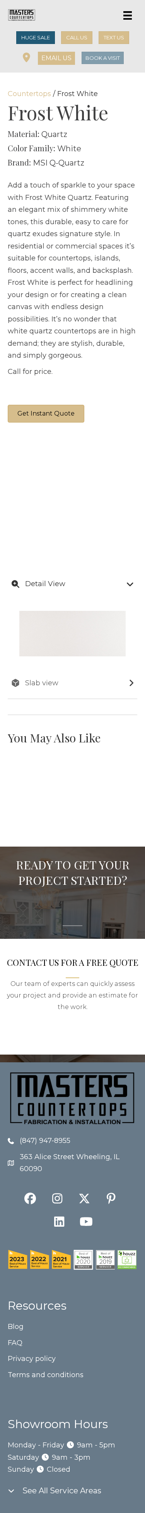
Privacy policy (32, 1358)
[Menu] (127, 15)
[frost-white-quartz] (95, 467)
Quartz (54, 134)
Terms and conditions (46, 1375)
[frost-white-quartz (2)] (37, 467)
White (69, 148)
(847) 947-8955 (45, 1140)
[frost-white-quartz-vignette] (37, 525)
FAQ (15, 1343)
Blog (16, 1326)
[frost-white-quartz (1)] (95, 525)
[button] (56, 58)
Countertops (29, 94)
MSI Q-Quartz (58, 162)
